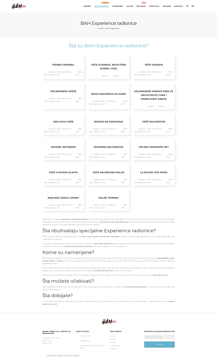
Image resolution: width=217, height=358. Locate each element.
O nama (113, 336)
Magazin (113, 339)
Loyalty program (115, 345)
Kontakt (113, 342)
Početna (101, 28)
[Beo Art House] (18, 6)
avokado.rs (76, 355)
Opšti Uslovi (114, 349)
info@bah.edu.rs (85, 341)
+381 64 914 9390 (85, 336)
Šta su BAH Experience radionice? (108, 46)
